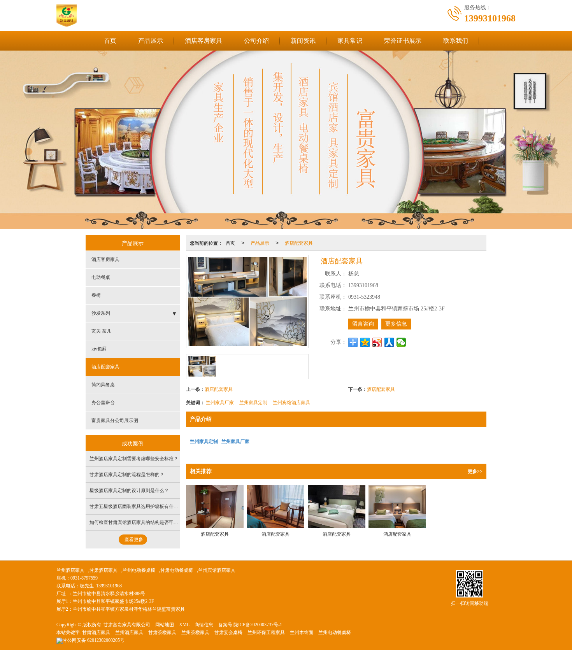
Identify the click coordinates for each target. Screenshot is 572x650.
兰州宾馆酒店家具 (291, 402)
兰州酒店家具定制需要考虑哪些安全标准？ (133, 458)
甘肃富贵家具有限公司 (127, 624)
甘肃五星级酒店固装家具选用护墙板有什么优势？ (140, 506)
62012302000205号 (94, 640)
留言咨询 (363, 324)
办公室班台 (103, 402)
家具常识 (349, 40)
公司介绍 (256, 40)
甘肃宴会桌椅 (228, 632)
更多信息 (396, 324)
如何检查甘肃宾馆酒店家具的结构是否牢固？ (136, 522)
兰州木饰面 (301, 632)
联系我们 (455, 40)
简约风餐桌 (103, 384)
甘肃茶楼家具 (162, 632)
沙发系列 (100, 313)
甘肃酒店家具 (103, 570)
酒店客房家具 (203, 40)
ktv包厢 (99, 349)
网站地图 (164, 624)
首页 (110, 40)
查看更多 (134, 539)
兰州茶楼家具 (195, 632)
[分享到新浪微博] (377, 342)
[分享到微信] (401, 342)
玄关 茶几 (101, 331)
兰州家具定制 (253, 402)
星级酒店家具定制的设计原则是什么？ (129, 490)
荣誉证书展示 (402, 40)
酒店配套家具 (299, 242)
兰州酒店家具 (70, 570)
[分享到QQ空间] (365, 342)
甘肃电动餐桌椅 (176, 570)
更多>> (475, 471)
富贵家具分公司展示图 (114, 420)
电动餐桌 (100, 277)
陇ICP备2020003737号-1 (257, 624)
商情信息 (204, 624)
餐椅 (96, 295)
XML (184, 624)
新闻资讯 (303, 40)
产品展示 (150, 40)
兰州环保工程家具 (266, 632)
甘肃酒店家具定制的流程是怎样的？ (126, 474)
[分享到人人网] (389, 342)
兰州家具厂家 (220, 402)
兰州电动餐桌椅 (139, 570)
